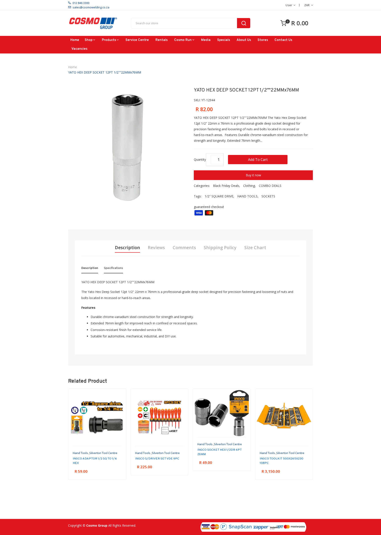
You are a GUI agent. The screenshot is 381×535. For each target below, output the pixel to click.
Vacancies (79, 49)
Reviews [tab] (156, 247)
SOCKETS (268, 196)
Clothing (249, 186)
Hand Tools (80, 453)
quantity (200, 159)
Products (109, 40)
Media (206, 40)
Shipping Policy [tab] (220, 247)
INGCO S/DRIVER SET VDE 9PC (157, 459)
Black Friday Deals (226, 186)
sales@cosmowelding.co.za (91, 7)
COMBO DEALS (270, 186)
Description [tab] (127, 247)
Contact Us (283, 40)
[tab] (89, 269)
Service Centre (137, 40)
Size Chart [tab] (255, 247)
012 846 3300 (81, 3)
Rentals (161, 40)
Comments (184, 247)
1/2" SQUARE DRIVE (219, 196)
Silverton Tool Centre (103, 453)
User (289, 5)
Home (74, 40)
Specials (223, 40)
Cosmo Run (183, 40)
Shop (88, 40)
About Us (244, 40)
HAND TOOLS (247, 196)
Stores (263, 40)
